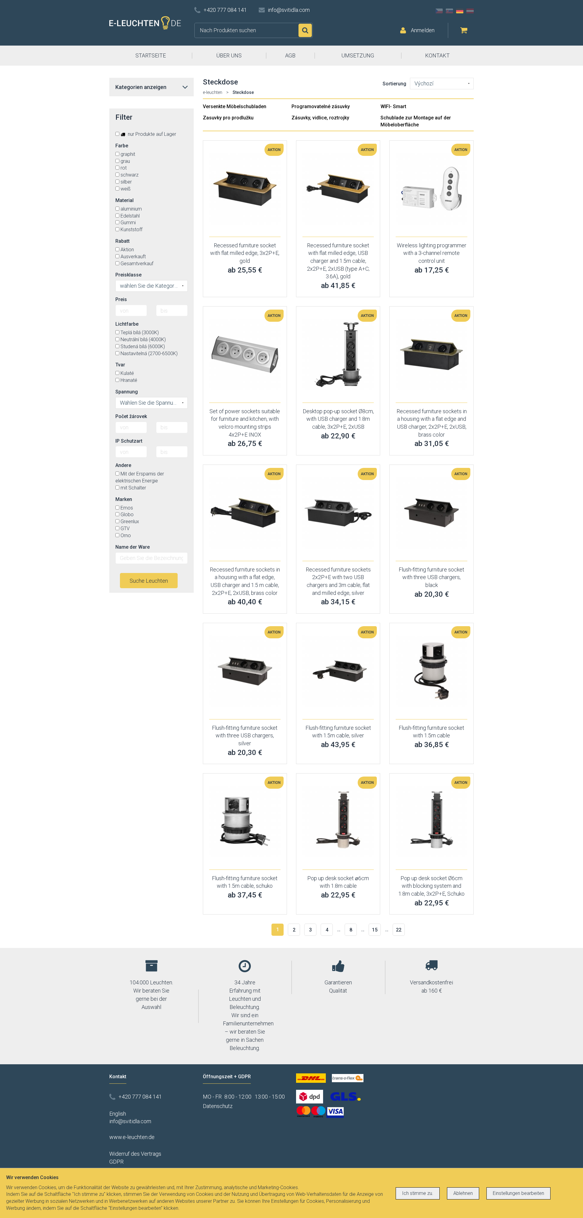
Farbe (121, 146)
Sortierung (394, 84)
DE (459, 11)
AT (470, 11)
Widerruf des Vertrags (135, 1154)
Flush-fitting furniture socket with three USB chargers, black (431, 577)
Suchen (305, 30)
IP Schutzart (128, 441)
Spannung (126, 392)
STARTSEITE (150, 55)
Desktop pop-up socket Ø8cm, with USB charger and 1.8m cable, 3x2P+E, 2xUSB (338, 419)
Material (124, 200)
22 (398, 930)
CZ (439, 11)
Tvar (120, 365)
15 (374, 930)
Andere (123, 465)
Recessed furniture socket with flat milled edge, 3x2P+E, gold (244, 253)
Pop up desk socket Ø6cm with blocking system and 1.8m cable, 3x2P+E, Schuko (431, 886)
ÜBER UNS (229, 55)
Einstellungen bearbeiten (518, 1193)
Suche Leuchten (149, 581)
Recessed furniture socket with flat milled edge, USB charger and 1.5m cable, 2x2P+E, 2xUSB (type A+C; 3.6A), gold (338, 261)
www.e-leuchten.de (132, 1137)
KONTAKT (437, 55)
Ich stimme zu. (417, 1193)
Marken (123, 499)
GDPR (116, 1161)
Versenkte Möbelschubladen (234, 106)
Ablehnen (463, 1193)
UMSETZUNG (357, 55)
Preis (121, 299)
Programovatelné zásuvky (321, 106)
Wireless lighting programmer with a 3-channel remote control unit (431, 253)
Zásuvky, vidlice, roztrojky (320, 118)
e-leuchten (212, 92)
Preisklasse (128, 275)
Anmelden (423, 30)
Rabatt (122, 241)
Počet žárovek (131, 416)
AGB (290, 55)
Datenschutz (218, 1106)
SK (449, 11)
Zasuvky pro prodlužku (228, 118)
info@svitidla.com (289, 10)
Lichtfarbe (126, 324)
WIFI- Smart (393, 106)
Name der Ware (132, 547)
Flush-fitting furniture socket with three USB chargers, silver (245, 735)
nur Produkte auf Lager (151, 134)
